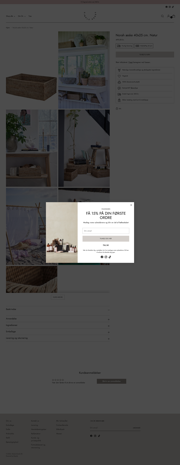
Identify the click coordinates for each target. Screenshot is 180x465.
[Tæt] (131, 205)
